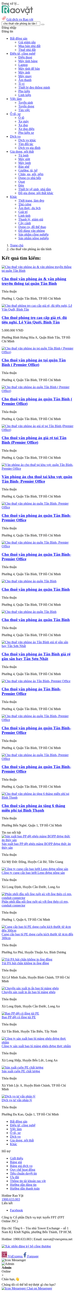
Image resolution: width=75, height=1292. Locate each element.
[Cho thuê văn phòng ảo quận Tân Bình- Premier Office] (37, 507)
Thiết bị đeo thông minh (34, 87)
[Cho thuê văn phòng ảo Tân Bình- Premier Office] (36, 681)
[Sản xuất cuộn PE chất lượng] (22, 1067)
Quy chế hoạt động (22, 1169)
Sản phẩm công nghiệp (33, 234)
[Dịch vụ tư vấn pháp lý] (18, 1096)
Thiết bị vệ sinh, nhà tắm (34, 189)
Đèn (21, 185)
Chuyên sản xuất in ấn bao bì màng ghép (28, 992)
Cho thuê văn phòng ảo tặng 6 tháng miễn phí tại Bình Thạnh (33, 807)
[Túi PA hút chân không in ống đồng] (27, 959)
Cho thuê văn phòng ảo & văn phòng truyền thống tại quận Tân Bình (34, 281)
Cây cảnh (24, 223)
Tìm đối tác (25, 144)
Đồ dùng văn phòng (31, 230)
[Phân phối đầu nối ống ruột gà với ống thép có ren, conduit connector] (37, 898)
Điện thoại (25, 57)
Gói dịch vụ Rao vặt (19, 19)
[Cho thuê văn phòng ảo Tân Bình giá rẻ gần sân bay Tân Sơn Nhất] (37, 646)
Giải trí (23, 212)
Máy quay (25, 76)
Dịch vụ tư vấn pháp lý (17, 1100)
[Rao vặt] (17, 13)
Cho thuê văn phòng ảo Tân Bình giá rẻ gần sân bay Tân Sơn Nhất (36, 656)
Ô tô (21, 117)
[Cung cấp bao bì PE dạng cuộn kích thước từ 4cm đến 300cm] (37, 930)
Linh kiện (24, 95)
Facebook (16, 1210)
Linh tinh (24, 215)
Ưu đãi (14, 1177)
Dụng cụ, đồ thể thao (32, 227)
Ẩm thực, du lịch (29, 208)
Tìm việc (24, 110)
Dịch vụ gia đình (29, 148)
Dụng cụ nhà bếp (29, 178)
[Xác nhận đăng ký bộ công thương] (26, 1246)
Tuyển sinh (25, 102)
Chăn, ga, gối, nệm (30, 174)
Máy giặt (24, 159)
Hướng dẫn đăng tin (23, 1184)
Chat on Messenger (39, 1288)
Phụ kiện (24, 91)
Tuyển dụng (26, 106)
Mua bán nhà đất (29, 46)
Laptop (23, 65)
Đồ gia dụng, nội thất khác (35, 193)
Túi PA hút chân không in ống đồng (25, 963)
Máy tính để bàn (29, 68)
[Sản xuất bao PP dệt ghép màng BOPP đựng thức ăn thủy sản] (37, 840)
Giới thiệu (16, 1158)
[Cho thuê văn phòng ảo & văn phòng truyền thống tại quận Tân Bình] (37, 270)
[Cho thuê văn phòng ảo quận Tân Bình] (29, 581)
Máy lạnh (24, 163)
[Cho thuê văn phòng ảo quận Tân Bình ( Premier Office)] (37, 391)
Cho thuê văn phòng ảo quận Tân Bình (36, 589)
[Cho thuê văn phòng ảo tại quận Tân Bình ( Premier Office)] (37, 352)
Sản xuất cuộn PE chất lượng (21, 1071)
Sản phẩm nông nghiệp (33, 238)
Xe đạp (23, 125)
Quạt (21, 181)
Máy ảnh (24, 72)
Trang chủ (16, 245)
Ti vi (21, 83)
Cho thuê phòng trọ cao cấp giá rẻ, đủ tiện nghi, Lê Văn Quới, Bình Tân (34, 319)
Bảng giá (16, 1162)
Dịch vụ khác (27, 140)
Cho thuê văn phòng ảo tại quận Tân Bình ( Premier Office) (34, 362)
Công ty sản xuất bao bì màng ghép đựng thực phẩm (36, 1046)
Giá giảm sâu (27, 42)
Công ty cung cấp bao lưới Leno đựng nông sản (33, 872)
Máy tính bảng (28, 61)
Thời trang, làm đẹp (31, 200)
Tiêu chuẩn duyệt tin (23, 1173)
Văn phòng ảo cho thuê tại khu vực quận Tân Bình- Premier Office (37, 479)
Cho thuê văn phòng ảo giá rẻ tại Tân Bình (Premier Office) (34, 440)
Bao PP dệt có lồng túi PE (19, 1017)
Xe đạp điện (26, 129)
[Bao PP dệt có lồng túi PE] (20, 1013)
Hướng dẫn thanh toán (25, 1188)
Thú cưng (24, 204)
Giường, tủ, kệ (28, 170)
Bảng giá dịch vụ (21, 1166)
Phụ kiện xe (26, 132)
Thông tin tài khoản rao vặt (28, 1181)
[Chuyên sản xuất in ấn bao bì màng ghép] (30, 988)
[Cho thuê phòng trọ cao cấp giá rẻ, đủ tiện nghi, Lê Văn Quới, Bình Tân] (37, 309)
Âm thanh (24, 80)
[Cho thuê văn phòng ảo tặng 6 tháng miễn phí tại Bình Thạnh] (37, 797)
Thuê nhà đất (27, 50)
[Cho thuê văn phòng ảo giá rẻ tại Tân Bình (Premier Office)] (37, 430)
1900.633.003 (11, 1199)
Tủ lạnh (23, 155)
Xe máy (23, 121)
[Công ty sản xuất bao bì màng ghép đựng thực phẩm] (37, 1042)
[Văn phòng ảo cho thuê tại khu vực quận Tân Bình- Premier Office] (37, 468)
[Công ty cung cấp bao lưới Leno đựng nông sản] (35, 869)
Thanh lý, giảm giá (30, 219)
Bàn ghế (23, 166)
